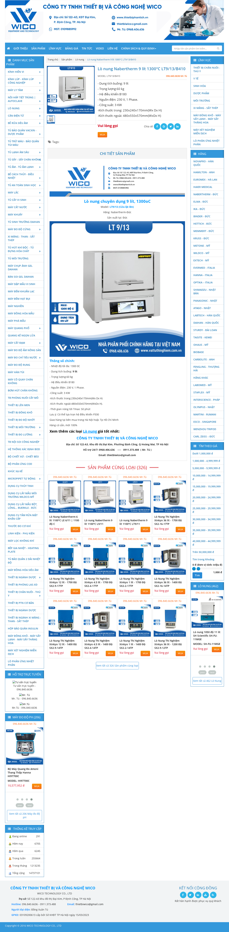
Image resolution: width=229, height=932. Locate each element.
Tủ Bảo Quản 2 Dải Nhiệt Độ (24, 560)
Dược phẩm (201, 93)
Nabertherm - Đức (205, 194)
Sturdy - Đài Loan (205, 330)
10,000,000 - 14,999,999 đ (207, 477)
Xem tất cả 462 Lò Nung (207, 680)
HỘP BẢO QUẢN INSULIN (23, 628)
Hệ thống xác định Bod (24, 449)
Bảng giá (71, 48)
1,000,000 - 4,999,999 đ (206, 461)
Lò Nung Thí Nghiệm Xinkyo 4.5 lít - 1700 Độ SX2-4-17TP (98, 582)
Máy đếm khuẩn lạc (21, 291)
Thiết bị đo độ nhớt (21, 419)
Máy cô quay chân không (20, 381)
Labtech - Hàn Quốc (206, 315)
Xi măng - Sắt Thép (205, 108)
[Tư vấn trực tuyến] (24, 682)
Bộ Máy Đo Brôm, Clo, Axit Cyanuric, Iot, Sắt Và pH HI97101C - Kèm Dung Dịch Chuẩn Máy (24, 774)
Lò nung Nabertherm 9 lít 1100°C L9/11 (98, 522)
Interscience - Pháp (206, 399)
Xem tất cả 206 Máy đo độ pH (24, 815)
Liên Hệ (113, 48)
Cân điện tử (16, 115)
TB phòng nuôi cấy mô (23, 397)
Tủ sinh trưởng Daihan (24, 222)
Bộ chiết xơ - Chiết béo (23, 456)
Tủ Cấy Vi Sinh (17, 200)
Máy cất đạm (16, 342)
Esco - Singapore (204, 421)
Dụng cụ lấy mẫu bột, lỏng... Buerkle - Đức (22, 505)
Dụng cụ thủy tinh (20, 486)
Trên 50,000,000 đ (203, 552)
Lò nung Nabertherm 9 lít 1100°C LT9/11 (133, 522)
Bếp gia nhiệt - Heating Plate (23, 549)
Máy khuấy (15, 214)
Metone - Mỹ (201, 245)
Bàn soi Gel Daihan (21, 276)
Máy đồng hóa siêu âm (23, 570)
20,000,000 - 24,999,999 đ (207, 499)
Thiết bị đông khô (20, 412)
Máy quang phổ (18, 328)
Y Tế (195, 78)
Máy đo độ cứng (19, 229)
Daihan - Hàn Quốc (206, 322)
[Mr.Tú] (25, 704)
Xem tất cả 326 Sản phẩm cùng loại (117, 665)
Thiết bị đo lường (20, 434)
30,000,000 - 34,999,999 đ (207, 520)
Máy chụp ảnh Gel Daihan (20, 267)
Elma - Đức (200, 201)
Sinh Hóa (199, 86)
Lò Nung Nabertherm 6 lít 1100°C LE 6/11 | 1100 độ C (64, 520)
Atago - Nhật (202, 308)
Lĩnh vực (55, 48)
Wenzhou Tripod (204, 429)
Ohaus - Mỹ (200, 344)
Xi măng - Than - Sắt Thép (21, 238)
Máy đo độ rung (19, 364)
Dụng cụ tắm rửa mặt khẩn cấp (23, 516)
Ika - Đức (199, 209)
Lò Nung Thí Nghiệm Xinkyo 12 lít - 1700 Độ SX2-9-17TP (63, 582)
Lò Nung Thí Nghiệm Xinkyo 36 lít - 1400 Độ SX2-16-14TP (168, 582)
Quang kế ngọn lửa (21, 335)
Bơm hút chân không (23, 390)
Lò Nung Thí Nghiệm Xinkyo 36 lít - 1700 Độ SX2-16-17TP (168, 520)
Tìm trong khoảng (203, 559)
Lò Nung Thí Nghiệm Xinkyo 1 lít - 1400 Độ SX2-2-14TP (132, 644)
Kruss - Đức (201, 238)
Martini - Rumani (204, 414)
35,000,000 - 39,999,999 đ (207, 531)
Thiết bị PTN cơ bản (21, 603)
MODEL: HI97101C (19, 784)
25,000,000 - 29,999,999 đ (207, 510)
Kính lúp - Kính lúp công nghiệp (21, 80)
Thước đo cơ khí (19, 526)
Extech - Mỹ (201, 260)
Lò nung (14, 108)
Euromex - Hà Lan (205, 179)
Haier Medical (202, 187)
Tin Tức (87, 48)
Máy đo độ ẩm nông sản (24, 350)
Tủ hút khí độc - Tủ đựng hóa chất (21, 249)
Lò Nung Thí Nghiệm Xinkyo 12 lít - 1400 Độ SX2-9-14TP (63, 644)
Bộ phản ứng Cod (20, 464)
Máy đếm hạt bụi (19, 298)
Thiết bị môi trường (21, 427)
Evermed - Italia (204, 267)
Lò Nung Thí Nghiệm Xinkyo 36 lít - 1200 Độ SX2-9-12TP (168, 644)
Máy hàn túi (16, 372)
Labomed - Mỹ (202, 385)
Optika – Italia (203, 282)
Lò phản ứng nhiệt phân (21, 663)
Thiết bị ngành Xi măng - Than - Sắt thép (24, 619)
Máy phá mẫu (17, 320)
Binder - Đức (201, 216)
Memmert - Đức (203, 231)
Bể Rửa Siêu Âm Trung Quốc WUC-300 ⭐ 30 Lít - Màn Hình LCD (206, 635)
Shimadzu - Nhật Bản (204, 291)
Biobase (198, 352)
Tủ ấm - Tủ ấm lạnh (21, 167)
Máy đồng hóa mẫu (21, 313)
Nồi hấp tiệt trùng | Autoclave (22, 99)
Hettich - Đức (202, 223)
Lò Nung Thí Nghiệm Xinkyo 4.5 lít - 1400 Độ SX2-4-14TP (98, 644)
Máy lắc (13, 192)
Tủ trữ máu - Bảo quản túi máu (23, 143)
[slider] (194, 569)
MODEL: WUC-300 (204, 644)
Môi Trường (201, 100)
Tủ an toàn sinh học (22, 185)
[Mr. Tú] (24, 694)
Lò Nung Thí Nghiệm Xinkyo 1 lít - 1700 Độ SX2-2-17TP (132, 582)
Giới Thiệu (20, 48)
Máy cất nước (17, 207)
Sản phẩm (38, 48)
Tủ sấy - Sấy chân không (24, 159)
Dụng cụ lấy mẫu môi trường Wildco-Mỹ (22, 495)
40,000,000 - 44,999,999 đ (207, 542)
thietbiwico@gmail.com (89, 904)
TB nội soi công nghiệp (23, 442)
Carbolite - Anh (204, 359)
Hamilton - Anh (204, 172)
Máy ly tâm (15, 90)
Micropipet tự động (21, 478)
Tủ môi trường (18, 258)
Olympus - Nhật (204, 407)
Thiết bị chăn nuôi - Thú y (24, 593)
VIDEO (100, 48)
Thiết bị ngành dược (22, 577)
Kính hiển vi (16, 71)
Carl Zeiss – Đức (204, 436)
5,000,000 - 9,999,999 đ (206, 468)
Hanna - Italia (202, 275)
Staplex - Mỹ (201, 392)
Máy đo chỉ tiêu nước (22, 357)
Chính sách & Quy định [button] (137, 48)
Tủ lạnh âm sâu (18, 152)
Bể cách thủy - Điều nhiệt (21, 175)
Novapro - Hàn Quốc (203, 163)
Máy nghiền (16, 306)
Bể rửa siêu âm (18, 123)
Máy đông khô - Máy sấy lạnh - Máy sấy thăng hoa (24, 639)
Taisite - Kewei (202, 337)
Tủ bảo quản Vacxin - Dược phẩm (22, 132)
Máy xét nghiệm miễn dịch (22, 652)
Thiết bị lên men (19, 405)
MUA (102, 134)
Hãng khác (200, 377)
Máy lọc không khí (21, 540)
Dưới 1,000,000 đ (203, 453)
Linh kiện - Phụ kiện (21, 533)
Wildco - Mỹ (201, 253)
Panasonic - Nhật (205, 300)
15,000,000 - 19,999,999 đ (207, 488)
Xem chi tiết (72, 510)
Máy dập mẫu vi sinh (21, 284)
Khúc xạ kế (15, 471)
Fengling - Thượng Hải (206, 368)
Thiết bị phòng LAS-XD (22, 584)
